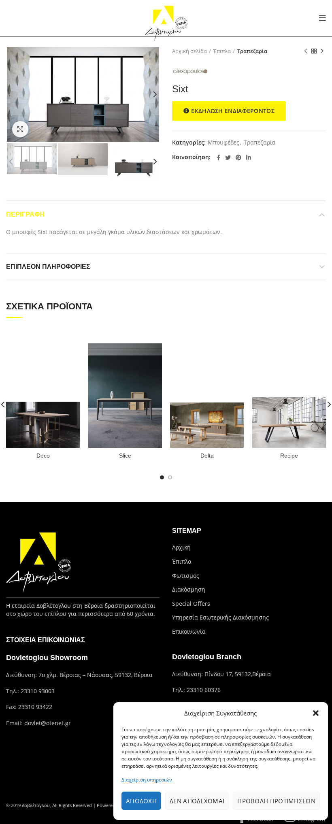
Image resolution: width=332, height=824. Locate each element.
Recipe (289, 455)
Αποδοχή (141, 801)
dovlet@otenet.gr (47, 723)
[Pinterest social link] (238, 157)
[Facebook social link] (218, 157)
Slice (125, 455)
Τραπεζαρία (252, 51)
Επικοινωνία (189, 631)
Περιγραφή (25, 214)
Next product (322, 51)
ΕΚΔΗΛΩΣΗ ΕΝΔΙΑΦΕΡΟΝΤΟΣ (233, 111)
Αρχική (181, 547)
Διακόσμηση (188, 589)
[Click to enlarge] (20, 129)
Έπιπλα (222, 51)
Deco (43, 455)
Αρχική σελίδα (189, 51)
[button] (316, 713)
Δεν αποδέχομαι (197, 801)
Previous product (306, 51)
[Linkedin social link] (248, 157)
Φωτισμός (185, 575)
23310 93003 (38, 691)
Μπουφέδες (223, 142)
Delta (207, 455)
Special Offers (191, 603)
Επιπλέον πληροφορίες (48, 266)
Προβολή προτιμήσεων (276, 801)
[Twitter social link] (228, 157)
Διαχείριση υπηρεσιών (146, 779)
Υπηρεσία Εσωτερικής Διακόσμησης (220, 617)
